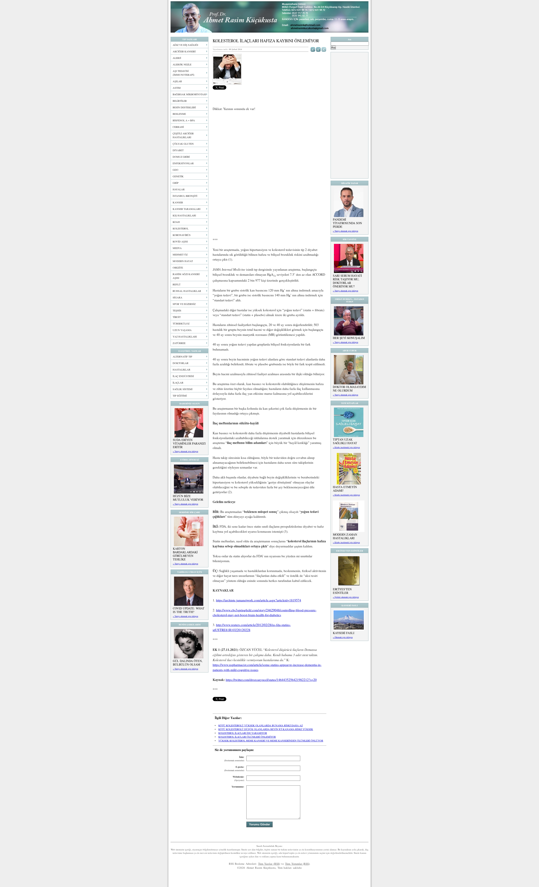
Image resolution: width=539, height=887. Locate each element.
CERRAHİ (178, 126)
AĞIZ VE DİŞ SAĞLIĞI (185, 44)
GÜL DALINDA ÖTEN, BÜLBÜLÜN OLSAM (188, 662)
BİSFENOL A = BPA (184, 120)
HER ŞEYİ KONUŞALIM (349, 338)
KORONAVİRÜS (182, 235)
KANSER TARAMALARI (186, 208)
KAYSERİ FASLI (343, 633)
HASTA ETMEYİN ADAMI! (345, 488)
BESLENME (179, 113)
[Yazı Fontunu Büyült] (313, 49)
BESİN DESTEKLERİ (184, 107)
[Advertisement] (269, 145)
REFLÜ (177, 284)
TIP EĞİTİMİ (180, 395)
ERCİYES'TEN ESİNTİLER (342, 591)
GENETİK (178, 176)
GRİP (176, 182)
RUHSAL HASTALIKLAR (187, 291)
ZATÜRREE (179, 343)
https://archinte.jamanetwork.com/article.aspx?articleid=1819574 (258, 600)
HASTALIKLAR (181, 369)
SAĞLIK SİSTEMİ (182, 389)
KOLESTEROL (180, 228)
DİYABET (178, 150)
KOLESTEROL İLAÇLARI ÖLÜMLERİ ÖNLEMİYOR (247, 736)
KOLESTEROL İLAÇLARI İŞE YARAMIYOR (242, 733)
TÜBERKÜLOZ (181, 323)
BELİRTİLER (180, 100)
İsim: (234, 758)
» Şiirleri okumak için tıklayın (346, 597)
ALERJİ (177, 58)
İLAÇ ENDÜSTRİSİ (183, 376)
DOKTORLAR (180, 363)
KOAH (176, 222)
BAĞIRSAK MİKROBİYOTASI (189, 94)
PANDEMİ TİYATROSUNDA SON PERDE (347, 223)
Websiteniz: (238, 778)
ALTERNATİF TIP (182, 356)
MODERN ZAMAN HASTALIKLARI (345, 536)
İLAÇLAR (178, 382)
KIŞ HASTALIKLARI (184, 215)
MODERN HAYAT (183, 261)
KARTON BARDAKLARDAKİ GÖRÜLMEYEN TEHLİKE (185, 554)
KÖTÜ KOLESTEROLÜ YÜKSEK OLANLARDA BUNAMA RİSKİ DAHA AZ (260, 725)
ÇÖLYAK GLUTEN (183, 143)
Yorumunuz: (238, 786)
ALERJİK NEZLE (182, 64)
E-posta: (234, 768)
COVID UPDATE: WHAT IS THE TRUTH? (188, 610)
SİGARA (177, 297)
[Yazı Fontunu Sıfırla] (324, 49)
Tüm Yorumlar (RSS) (297, 864)
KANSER (178, 202)
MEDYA (177, 248)
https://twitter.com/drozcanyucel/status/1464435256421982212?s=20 (271, 680)
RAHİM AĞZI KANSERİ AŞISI (186, 275)
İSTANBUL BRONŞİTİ (185, 195)
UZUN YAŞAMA (182, 330)
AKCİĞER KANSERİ (184, 51)
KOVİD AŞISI (180, 241)
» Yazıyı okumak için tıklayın (185, 451)
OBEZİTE (178, 267)
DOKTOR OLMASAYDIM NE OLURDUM (349, 388)
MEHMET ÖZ (180, 254)
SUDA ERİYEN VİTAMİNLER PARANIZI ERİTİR (189, 443)
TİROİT (177, 317)
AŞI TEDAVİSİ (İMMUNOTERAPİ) (183, 72)
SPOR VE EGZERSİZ (184, 304)
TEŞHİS (177, 310)
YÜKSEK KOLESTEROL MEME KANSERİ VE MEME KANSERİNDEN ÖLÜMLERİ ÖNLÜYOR (270, 740)
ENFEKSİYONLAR (183, 163)
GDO (175, 169)
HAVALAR (179, 189)
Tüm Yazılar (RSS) (269, 864)
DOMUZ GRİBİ (181, 156)
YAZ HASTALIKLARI (185, 336)
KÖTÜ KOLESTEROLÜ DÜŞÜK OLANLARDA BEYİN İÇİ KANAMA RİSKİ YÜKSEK (265, 729)
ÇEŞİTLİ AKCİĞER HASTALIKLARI (183, 135)
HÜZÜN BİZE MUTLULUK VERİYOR (188, 498)
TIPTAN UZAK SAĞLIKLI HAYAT (345, 441)
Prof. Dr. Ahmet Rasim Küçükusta (269, 17)
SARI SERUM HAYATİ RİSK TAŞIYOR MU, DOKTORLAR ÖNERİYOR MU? (347, 281)
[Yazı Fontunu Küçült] (318, 49)
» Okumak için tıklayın (343, 637)
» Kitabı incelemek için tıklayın (346, 447)
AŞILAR (177, 81)
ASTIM (177, 87)
